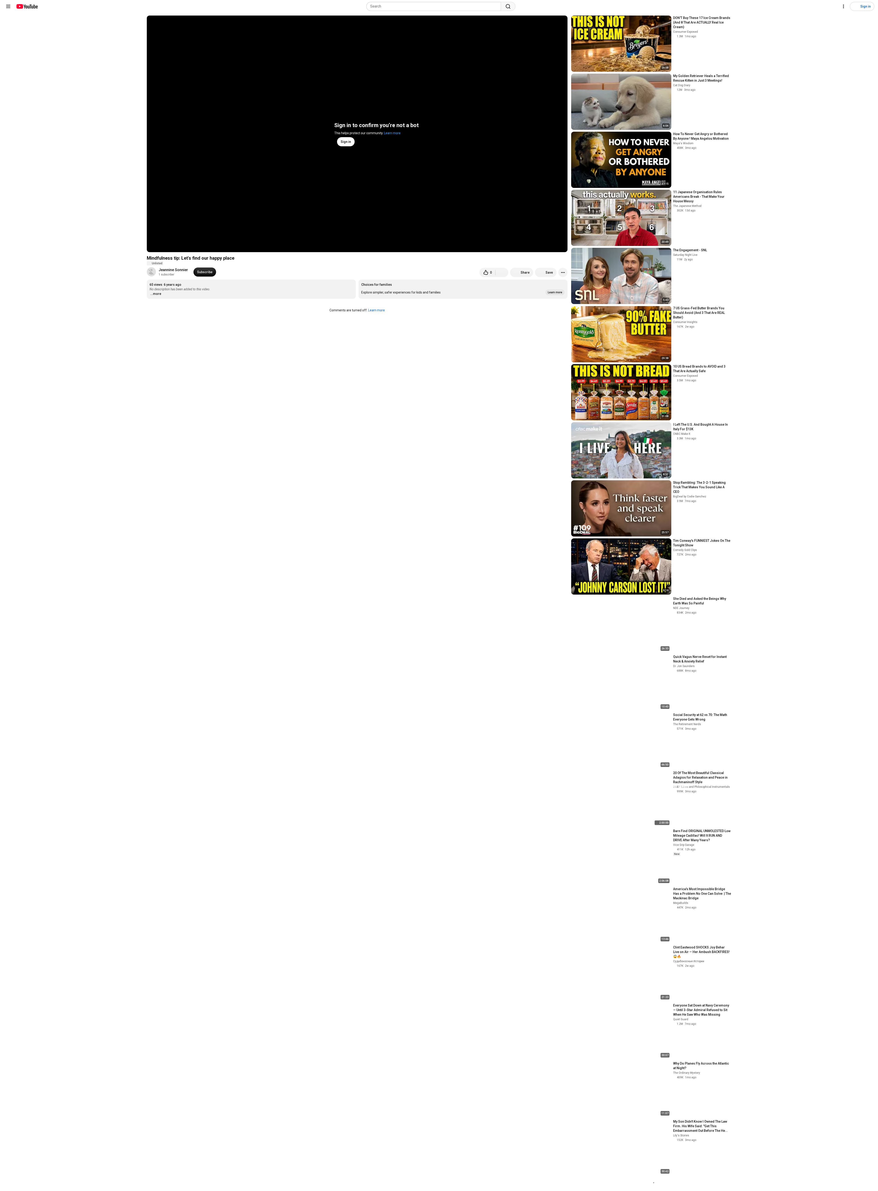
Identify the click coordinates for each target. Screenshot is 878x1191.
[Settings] (843, 6)
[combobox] (435, 6)
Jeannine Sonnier (173, 270)
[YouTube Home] (27, 6)
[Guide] (8, 6)
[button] (463, 289)
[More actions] (562, 272)
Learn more (392, 133)
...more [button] (155, 294)
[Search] (508, 6)
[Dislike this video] (501, 272)
